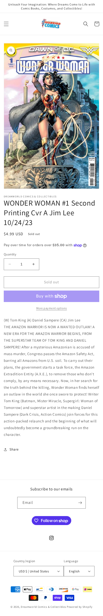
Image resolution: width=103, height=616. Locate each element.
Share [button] (14, 449)
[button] (6, 23)
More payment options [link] (51, 308)
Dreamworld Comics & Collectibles (43, 607)
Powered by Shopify (79, 607)
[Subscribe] (80, 503)
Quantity (10, 254)
